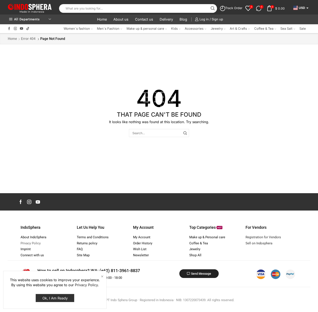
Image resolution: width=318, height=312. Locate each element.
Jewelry (217, 29)
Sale (302, 29)
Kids (174, 29)
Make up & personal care (145, 29)
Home (102, 19)
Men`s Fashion (108, 29)
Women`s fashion (77, 29)
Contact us (144, 19)
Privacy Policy (86, 285)
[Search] (185, 133)
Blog (183, 19)
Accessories (194, 29)
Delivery (166, 19)
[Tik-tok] (27, 29)
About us (120, 19)
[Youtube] (21, 29)
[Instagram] (15, 29)
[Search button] (212, 8)
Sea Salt (286, 29)
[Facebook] (9, 29)
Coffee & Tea (263, 29)
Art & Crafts (238, 29)
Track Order (233, 8)
